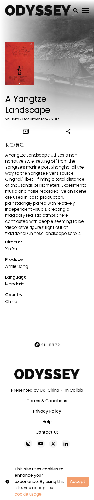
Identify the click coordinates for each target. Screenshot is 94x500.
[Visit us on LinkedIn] (66, 444)
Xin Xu (11, 249)
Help (47, 422)
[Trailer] (25, 131)
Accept (77, 482)
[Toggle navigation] (86, 10)
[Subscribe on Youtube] (41, 444)
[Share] (68, 131)
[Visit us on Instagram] (28, 444)
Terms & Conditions (47, 401)
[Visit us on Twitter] (53, 444)
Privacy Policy (47, 411)
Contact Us (47, 432)
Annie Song (16, 266)
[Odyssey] (47, 374)
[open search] (75, 10)
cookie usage (28, 494)
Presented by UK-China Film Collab (47, 390)
